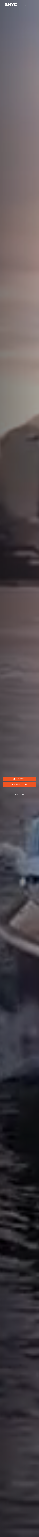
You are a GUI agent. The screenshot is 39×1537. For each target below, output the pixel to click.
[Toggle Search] (27, 5)
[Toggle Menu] (34, 5)
